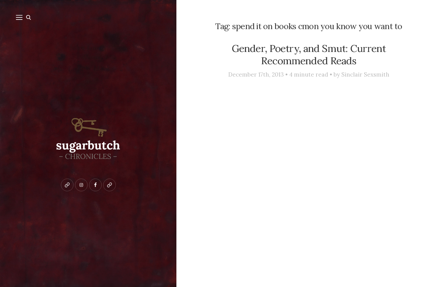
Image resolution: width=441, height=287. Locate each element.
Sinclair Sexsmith (365, 74)
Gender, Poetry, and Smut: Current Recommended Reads (309, 54)
